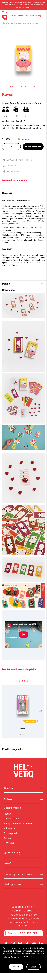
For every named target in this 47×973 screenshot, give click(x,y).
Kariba (23, 728)
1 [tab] (10, 86)
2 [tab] (13, 86)
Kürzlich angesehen (13, 749)
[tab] (23, 180)
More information (12, 957)
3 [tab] (15, 86)
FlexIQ (7, 813)
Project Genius (12, 818)
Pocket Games (22, 23)
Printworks (10, 828)
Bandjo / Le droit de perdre (18, 823)
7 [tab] (26, 86)
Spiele (10, 23)
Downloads (8, 290)
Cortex (7, 838)
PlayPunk (9, 843)
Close (33, 966)
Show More (5, 274)
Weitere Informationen (14, 180)
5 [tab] (21, 86)
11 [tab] (36, 86)
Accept (16, 966)
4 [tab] (18, 86)
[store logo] (4, 15)
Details (6, 283)
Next (40, 711)
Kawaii (34, 23)
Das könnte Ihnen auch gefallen (19, 669)
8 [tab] (28, 86)
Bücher (8, 788)
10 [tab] (34, 86)
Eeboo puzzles (11, 833)
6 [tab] (23, 86)
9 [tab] (31, 86)
